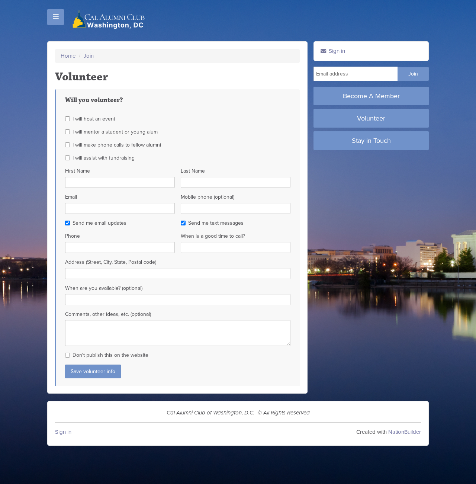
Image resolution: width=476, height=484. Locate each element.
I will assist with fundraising (104, 158)
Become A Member (371, 96)
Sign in (336, 51)
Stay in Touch (371, 141)
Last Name (193, 171)
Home (68, 55)
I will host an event (94, 119)
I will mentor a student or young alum (115, 132)
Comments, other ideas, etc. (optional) (108, 314)
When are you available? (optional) (103, 288)
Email (71, 197)
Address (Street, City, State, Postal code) (110, 262)
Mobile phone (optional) (207, 197)
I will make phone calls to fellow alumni (117, 145)
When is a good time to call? (213, 236)
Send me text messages (216, 223)
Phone (72, 236)
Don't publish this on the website (110, 355)
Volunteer (371, 118)
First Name (77, 171)
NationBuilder (404, 432)
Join (89, 55)
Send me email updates (99, 223)
